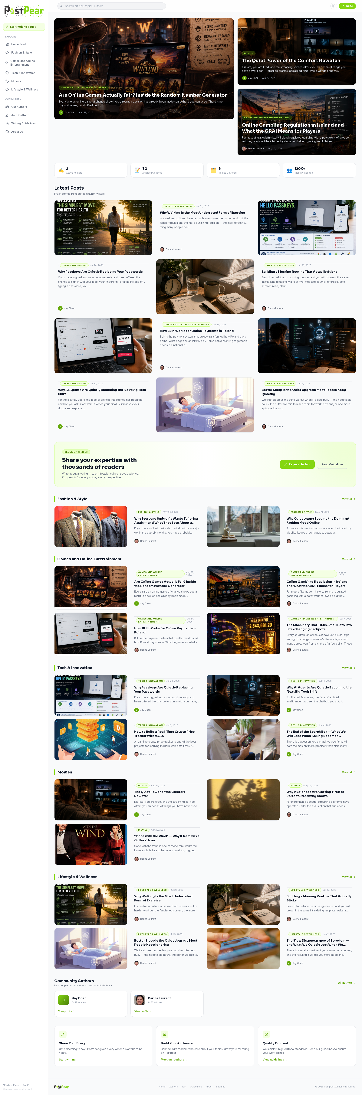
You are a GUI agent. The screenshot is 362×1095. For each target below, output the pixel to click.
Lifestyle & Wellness (24, 89)
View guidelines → (275, 1059)
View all (347, 499)
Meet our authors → (174, 1059)
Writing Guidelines (23, 123)
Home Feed (18, 44)
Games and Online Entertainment (22, 62)
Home (162, 1086)
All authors (345, 982)
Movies (16, 81)
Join (184, 1086)
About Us (17, 131)
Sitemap (220, 1086)
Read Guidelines (333, 464)
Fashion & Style (21, 52)
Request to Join (299, 464)
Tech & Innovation (23, 72)
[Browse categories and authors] (333, 6)
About (209, 1086)
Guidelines (196, 1086)
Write (349, 6)
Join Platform (20, 115)
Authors (173, 1086)
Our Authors (19, 106)
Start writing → (69, 1059)
